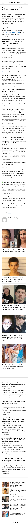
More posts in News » (22, 226)
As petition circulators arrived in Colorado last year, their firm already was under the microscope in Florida (13, 419)
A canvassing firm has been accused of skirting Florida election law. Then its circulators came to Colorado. (13, 440)
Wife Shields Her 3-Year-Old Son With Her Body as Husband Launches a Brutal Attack (13, 251)
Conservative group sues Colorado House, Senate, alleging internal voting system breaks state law (13, 384)
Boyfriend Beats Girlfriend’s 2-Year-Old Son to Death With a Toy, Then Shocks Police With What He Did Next (13, 279)
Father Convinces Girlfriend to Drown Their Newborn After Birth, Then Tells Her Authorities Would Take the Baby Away (13, 308)
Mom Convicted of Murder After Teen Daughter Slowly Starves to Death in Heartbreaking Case (13, 366)
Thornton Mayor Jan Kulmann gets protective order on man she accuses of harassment (13, 460)
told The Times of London (13, 32)
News (9, 213)
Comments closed (6, 397)
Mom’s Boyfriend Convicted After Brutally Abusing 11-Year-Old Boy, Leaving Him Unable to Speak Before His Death (14, 337)
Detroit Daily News (14, 2)
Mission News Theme (9, 527)
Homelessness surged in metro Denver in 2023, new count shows (13, 402)
